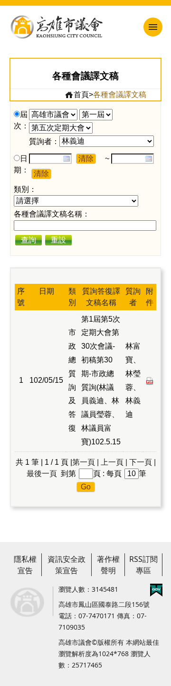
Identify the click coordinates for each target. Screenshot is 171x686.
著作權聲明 (108, 565)
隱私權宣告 (25, 565)
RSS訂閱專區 (143, 565)
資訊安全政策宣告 (67, 565)
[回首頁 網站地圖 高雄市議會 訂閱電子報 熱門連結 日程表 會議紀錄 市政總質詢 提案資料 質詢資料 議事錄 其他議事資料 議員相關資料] (134, 27)
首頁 (81, 94)
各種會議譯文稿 (119, 94)
